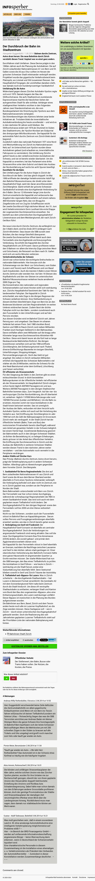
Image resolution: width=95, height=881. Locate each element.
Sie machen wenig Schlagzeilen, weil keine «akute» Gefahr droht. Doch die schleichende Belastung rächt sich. (81, 115)
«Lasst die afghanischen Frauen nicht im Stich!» (77, 177)
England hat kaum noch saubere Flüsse (76, 96)
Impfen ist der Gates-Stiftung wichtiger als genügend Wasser (78, 92)
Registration (82, 4)
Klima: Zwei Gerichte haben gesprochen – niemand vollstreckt (78, 172)
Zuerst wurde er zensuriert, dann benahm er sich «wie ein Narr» (77, 167)
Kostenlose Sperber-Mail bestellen (30, 646)
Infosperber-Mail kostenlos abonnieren (58, 877)
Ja (6, 678)
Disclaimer (82, 877)
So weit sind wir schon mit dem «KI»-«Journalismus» (73, 87)
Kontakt (75, 877)
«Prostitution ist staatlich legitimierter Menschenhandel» (75, 285)
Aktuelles (7, 14)
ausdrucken (29, 640)
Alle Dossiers (87, 151)
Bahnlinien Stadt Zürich (20, 634)
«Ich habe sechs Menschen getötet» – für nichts (77, 82)
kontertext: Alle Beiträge (78, 138)
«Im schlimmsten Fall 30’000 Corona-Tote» (76, 162)
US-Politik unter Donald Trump (80, 123)
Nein (13, 678)
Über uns (17, 14)
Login (75, 4)
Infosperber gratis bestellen (77, 13)
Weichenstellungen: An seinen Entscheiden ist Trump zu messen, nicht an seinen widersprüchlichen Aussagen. (80, 129)
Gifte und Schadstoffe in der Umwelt (79, 108)
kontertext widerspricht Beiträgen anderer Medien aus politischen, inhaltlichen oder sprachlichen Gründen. (80, 144)
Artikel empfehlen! (12, 640)
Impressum (91, 877)
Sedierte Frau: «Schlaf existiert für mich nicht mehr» (76, 292)
